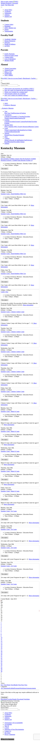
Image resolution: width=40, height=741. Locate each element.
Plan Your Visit (8, 113)
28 (1, 668)
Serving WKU (8, 125)
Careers (6, 728)
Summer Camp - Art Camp (9, 511)
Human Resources (9, 41)
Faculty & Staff (14, 140)
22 (1, 658)
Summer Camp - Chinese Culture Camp (12, 312)
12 (1, 641)
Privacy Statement (9, 734)
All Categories (5, 688)
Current (6, 121)
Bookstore (7, 26)
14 (1, 644)
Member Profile (9, 60)
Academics (7, 11)
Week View (10, 685)
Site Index (7, 733)
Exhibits (6, 120)
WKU (6, 103)
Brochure (11, 142)
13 (1, 643)
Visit (6, 5)
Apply (2, 5)
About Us (7, 140)
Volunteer (21, 135)
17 (1, 649)
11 (1, 639)
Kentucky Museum (10, 105)
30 (1, 671)
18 (1, 651)
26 (1, 664)
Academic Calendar (10, 39)
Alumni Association (10, 68)
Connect (6, 138)
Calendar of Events (10, 116)
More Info (11, 5)
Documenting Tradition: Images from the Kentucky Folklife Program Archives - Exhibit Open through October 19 (18, 159)
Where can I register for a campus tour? (16, 92)
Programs (17, 688)
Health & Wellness (9, 44)
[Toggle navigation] (1, 108)
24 (1, 661)
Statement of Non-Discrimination (14, 729)
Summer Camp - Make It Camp (10, 411)
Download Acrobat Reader (9, 699)
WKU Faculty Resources (21, 126)
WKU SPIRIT (8, 75)
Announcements (31, 688)
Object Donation (14, 135)
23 (1, 659)
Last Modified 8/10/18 (7, 739)
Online (29, 121)
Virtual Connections (10, 130)
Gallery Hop (4, 292)
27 (1, 666)
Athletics (7, 15)
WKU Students (9, 126)
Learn (6, 128)
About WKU (8, 10)
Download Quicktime (23, 699)
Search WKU (5, 83)
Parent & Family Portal (11, 55)
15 (1, 646)
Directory (7, 42)
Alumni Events (8, 70)
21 (1, 656)
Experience (7, 115)
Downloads (4, 697)
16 (1, 648)
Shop (6, 137)
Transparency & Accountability (13, 722)
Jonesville (17, 131)
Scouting (15, 118)
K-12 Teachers (20, 116)
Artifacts (11, 131)
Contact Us (7, 731)
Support (6, 133)
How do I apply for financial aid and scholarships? (19, 90)
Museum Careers (34, 126)
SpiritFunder (8, 73)
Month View (17, 685)
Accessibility (8, 724)
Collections (19, 130)
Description (5, 168)
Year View (24, 685)
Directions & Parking (19, 113)
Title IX (6, 726)
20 (1, 654)
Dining (6, 29)
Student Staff (23, 140)
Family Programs (9, 54)
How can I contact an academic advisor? (16, 95)
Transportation (8, 31)
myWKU (7, 46)
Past (26, 121)
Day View (4, 685)
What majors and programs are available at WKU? (19, 88)
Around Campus (20, 121)
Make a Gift (8, 72)
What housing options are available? (15, 93)
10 (1, 637)
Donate (6, 135)
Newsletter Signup (19, 142)
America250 (21, 118)
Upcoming (12, 121)
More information (28, 305)
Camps (11, 118)
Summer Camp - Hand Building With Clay (13, 194)
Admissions (7, 13)
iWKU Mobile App (10, 28)
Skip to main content (7, 1)
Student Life (8, 16)
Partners (6, 143)
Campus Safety (8, 24)
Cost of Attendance (10, 59)
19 (1, 653)
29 (1, 670)
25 (1, 663)
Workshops (23, 688)
